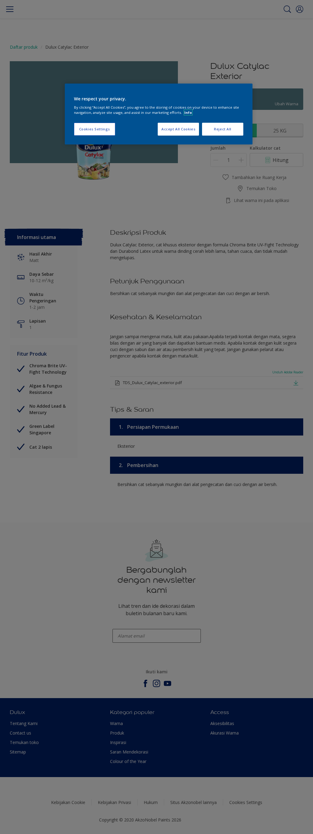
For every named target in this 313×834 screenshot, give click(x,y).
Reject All (222, 129)
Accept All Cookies (178, 129)
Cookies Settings (94, 129)
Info (188, 112)
